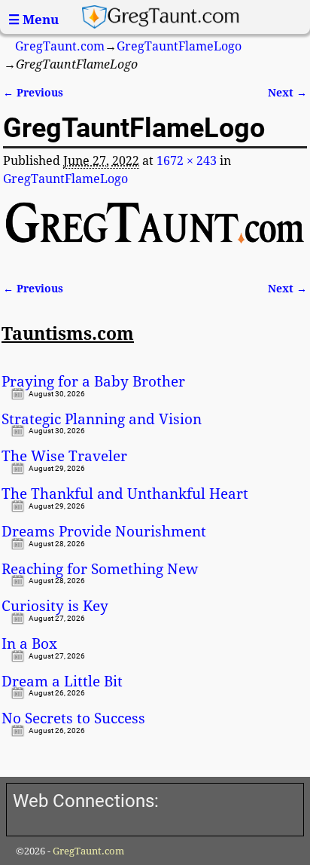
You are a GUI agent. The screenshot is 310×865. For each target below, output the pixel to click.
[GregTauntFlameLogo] (155, 231)
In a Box (29, 644)
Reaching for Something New (100, 569)
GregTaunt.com (60, 46)
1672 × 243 (187, 161)
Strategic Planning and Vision (102, 419)
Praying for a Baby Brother (93, 382)
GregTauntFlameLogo (179, 46)
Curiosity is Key (55, 606)
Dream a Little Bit (62, 682)
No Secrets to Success (73, 719)
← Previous (33, 93)
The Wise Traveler (64, 456)
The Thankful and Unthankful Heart (125, 494)
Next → (287, 93)
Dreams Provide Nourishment (104, 532)
